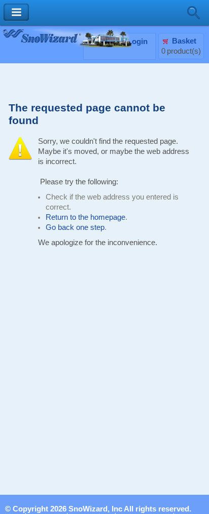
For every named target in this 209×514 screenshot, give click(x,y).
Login (137, 41)
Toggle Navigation (16, 12)
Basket (184, 41)
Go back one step (75, 227)
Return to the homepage (85, 217)
